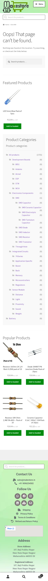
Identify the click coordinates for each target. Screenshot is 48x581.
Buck (18, 270)
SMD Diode (23, 227)
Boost (18, 266)
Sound (18, 309)
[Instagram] (30, 496)
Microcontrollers (23, 280)
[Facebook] (24, 496)
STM (17, 183)
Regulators (20, 285)
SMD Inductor (24, 232)
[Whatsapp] (17, 496)
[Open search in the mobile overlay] (24, 17)
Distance (19, 294)
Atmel (18, 174)
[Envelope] (30, 503)
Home (7, 25)
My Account (8, 577)
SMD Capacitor (25, 202)
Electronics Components (22, 193)
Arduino (19, 169)
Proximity (20, 304)
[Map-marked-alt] (24, 503)
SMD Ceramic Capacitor (31, 207)
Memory (19, 275)
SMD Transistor (25, 242)
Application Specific (24, 261)
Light (18, 299)
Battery (12, 318)
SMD (17, 198)
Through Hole (21, 246)
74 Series (19, 256)
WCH (18, 188)
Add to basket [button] (12, 126)
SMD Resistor (24, 237)
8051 (17, 164)
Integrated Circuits (20, 251)
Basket (37, 574)
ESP (17, 178)
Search (24, 577)
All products (14, 155)
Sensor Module (18, 289)
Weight (19, 313)
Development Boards (21, 159)
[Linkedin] (17, 503)
